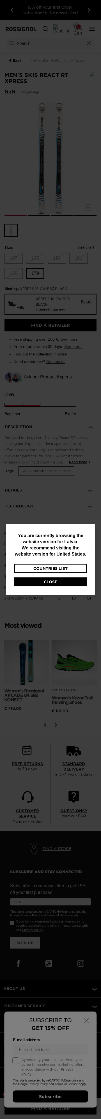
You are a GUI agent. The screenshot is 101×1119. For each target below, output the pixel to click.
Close (50, 582)
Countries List (50, 568)
